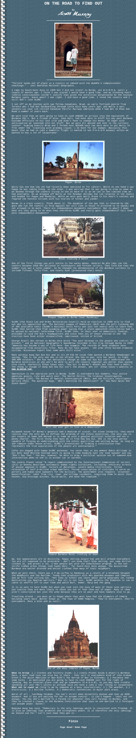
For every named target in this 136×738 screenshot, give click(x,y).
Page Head (66, 727)
